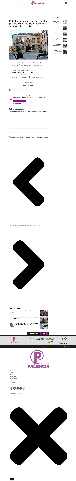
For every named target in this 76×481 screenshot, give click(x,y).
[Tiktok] (17, 388)
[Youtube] (23, 388)
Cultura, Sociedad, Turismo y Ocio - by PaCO (16, 313)
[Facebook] (62, 338)
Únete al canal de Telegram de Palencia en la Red (20, 90)
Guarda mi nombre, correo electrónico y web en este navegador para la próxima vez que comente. (28, 137)
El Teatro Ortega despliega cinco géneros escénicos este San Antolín (23, 311)
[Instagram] (20, 388)
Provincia (21, 6)
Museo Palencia (29, 82)
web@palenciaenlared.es (63, 340)
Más (48, 6)
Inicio (8, 6)
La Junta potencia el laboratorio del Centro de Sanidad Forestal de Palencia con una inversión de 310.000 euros (24, 324)
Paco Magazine (31, 6)
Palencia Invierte (40, 6)
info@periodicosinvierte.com (62, 342)
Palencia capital (12, 18)
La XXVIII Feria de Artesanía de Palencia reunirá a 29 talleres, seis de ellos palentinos (24, 317)
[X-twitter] (65, 338)
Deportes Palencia (57, 6)
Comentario (11, 114)
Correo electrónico (13, 132)
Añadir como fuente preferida (19, 101)
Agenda (67, 6)
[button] (24, 85)
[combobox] (38, 393)
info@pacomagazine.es (63, 343)
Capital (14, 6)
